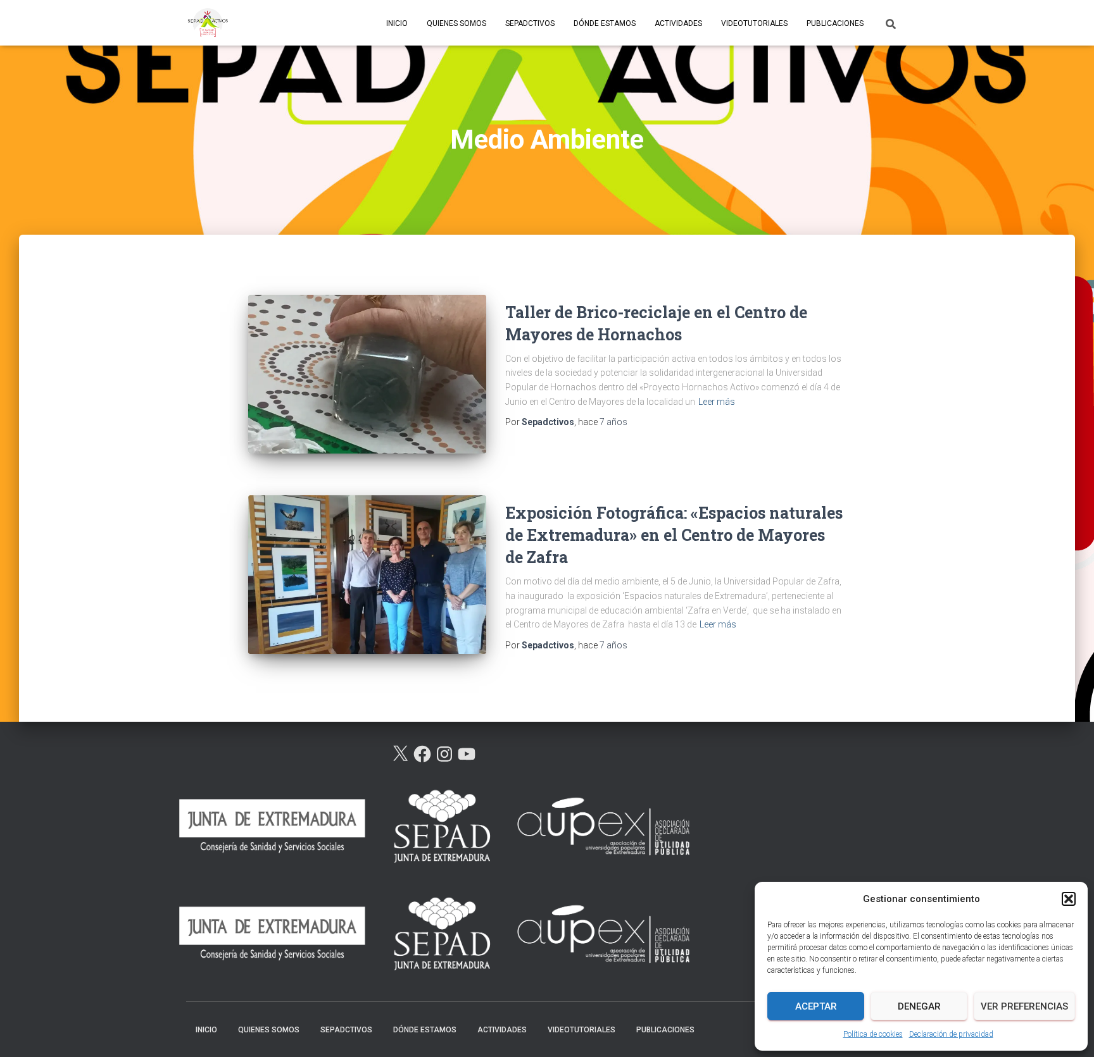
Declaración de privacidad (951, 1034)
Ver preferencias (1024, 1006)
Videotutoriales (754, 23)
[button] (1068, 899)
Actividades (678, 23)
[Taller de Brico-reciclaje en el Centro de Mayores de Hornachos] (367, 374)
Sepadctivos (530, 23)
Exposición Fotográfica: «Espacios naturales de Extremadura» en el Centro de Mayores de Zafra (674, 534)
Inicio (397, 23)
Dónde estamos (605, 23)
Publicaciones (835, 23)
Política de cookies (873, 1034)
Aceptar (816, 1006)
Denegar (919, 1006)
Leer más (716, 402)
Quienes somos (456, 23)
